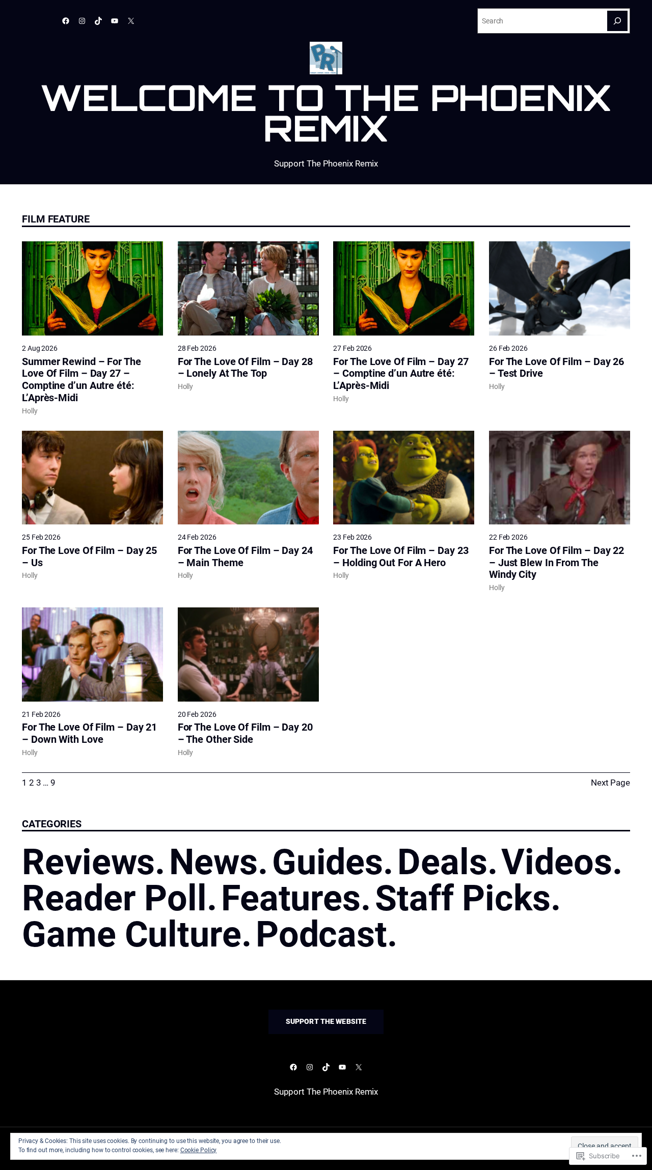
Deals (442, 862)
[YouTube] (115, 21)
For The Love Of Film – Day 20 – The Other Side (245, 733)
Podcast (321, 934)
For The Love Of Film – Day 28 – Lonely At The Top (245, 368)
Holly (30, 411)
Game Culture (131, 934)
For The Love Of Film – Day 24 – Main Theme (245, 557)
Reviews (88, 862)
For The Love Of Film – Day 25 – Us (89, 557)
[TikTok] (98, 21)
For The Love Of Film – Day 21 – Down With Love (89, 733)
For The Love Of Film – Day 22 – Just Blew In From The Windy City (556, 563)
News (213, 862)
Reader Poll (114, 898)
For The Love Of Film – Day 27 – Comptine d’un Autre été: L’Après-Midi (400, 374)
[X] (131, 21)
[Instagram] (82, 21)
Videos (556, 862)
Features (291, 898)
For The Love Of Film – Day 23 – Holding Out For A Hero (400, 557)
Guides (327, 862)
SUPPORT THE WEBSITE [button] (326, 1021)
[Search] (617, 21)
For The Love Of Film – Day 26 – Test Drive (556, 368)
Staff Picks (463, 898)
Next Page (610, 783)
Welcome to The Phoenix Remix (326, 112)
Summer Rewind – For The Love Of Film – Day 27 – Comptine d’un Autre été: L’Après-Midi (81, 380)
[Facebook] (66, 21)
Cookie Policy (198, 1150)
